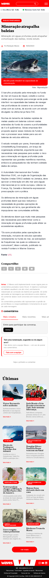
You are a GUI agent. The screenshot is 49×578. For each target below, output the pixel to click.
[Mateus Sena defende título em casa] (36, 486)
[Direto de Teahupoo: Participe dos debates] (13, 445)
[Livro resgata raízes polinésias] (13, 526)
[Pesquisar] (35, 4)
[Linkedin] (46, 563)
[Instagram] (39, 563)
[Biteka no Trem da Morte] (36, 526)
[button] (4, 269)
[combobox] (27, 4)
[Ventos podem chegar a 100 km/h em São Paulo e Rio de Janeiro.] (13, 486)
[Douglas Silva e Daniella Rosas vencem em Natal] (36, 445)
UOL (10, 254)
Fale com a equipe (13, 352)
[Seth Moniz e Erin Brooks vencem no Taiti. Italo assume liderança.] (36, 403)
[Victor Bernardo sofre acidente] (13, 403)
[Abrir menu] (46, 4)
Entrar (8, 330)
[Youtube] (42, 563)
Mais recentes (29, 317)
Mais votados (9, 317)
